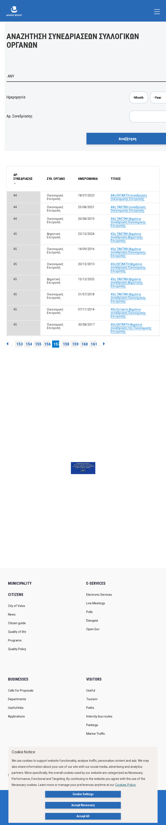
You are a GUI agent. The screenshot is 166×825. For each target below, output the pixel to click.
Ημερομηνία (15, 97)
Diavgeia (92, 620)
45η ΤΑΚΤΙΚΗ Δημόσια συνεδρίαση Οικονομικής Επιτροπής (128, 252)
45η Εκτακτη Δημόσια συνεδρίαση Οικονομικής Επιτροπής (128, 313)
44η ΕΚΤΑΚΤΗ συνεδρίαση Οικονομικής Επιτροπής (129, 197)
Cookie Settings (83, 794)
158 (66, 344)
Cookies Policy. (125, 785)
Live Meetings (95, 603)
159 (75, 344)
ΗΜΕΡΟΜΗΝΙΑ (88, 179)
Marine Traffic (95, 733)
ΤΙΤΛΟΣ (116, 179)
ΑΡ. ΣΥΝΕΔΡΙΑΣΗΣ (23, 177)
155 (38, 344)
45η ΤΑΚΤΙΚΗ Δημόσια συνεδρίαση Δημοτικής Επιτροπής (127, 237)
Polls (89, 612)
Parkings (92, 725)
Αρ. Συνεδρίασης (19, 116)
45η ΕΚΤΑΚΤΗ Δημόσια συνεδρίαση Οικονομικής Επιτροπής (128, 267)
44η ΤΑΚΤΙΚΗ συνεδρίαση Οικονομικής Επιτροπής (128, 208)
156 (47, 344)
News (12, 614)
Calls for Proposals (21, 690)
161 (93, 344)
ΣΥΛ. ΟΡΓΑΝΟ (56, 179)
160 (84, 344)
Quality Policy (17, 649)
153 (19, 344)
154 (28, 344)
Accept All (83, 816)
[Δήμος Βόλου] (14, 11)
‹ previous (7, 343)
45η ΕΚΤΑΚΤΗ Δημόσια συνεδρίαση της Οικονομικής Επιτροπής (131, 328)
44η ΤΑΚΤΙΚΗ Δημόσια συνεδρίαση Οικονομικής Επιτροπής (128, 222)
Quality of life (17, 631)
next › (104, 343)
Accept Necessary (83, 805)
